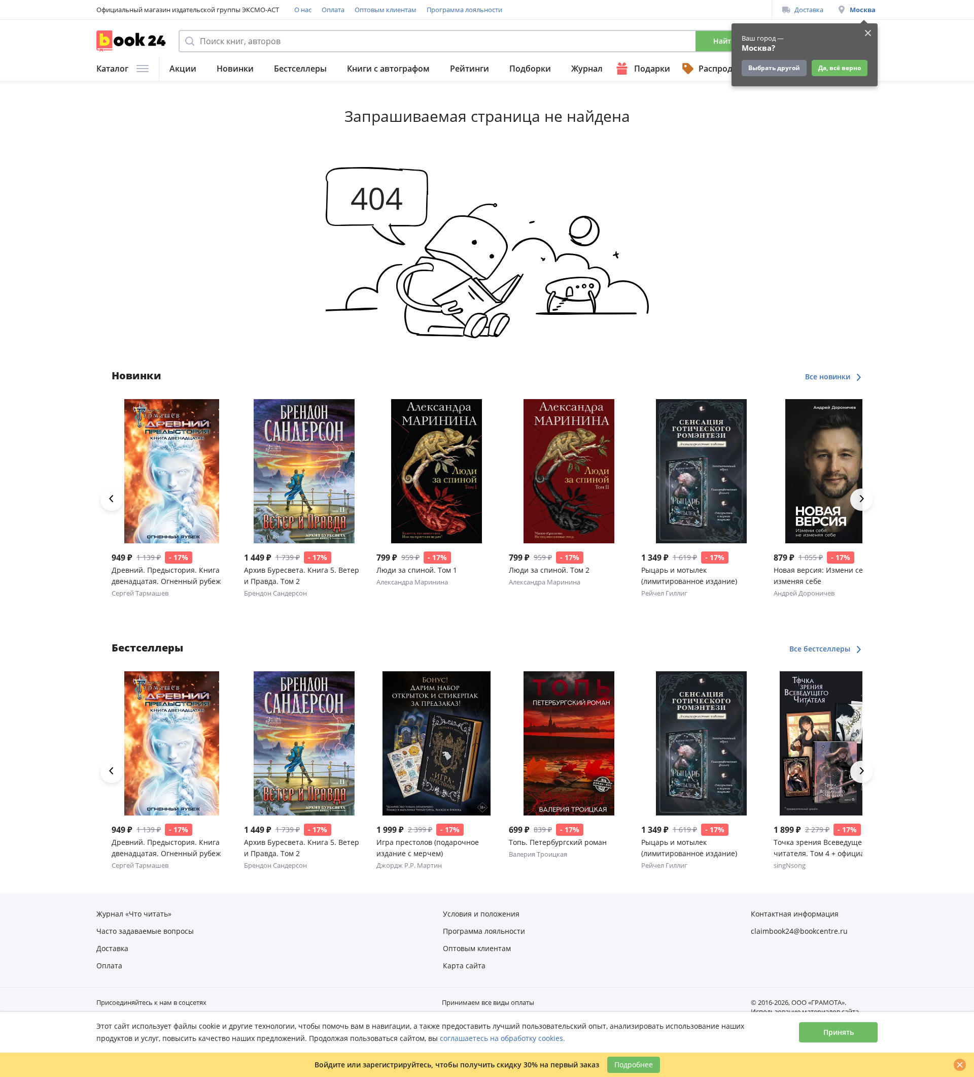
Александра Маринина (412, 581)
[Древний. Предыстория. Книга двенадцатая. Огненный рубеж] (172, 471)
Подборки (530, 68)
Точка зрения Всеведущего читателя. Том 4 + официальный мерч (830, 848)
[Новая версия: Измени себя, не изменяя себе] (834, 471)
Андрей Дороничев (804, 593)
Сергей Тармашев (140, 593)
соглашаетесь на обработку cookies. (502, 1038)
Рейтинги (469, 68)
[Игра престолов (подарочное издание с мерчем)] (436, 743)
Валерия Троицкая (538, 854)
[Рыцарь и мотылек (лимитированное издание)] (701, 471)
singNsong (790, 865)
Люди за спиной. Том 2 (549, 570)
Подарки (652, 68)
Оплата (333, 9)
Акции (182, 68)
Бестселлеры (300, 68)
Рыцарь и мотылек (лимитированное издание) (689, 575)
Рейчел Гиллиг (664, 593)
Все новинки (828, 376)
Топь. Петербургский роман (558, 842)
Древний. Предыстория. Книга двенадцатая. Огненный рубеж (166, 575)
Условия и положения (481, 914)
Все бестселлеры (820, 649)
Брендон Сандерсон (275, 593)
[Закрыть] (960, 1065)
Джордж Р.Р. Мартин (409, 865)
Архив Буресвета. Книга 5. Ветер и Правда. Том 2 (301, 575)
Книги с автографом (388, 68)
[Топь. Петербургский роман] (569, 743)
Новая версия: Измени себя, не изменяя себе (828, 575)
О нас (302, 9)
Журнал (587, 68)
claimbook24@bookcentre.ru (799, 931)
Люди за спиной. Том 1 (416, 570)
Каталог (112, 68)
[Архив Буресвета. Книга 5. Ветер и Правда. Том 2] (304, 471)
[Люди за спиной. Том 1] (436, 471)
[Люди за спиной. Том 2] (569, 471)
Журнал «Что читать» (133, 914)
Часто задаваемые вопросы (145, 931)
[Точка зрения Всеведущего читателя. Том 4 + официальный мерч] (834, 743)
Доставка (808, 9)
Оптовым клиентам (385, 9)
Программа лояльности (464, 9)
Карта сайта (464, 965)
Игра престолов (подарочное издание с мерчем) (427, 847)
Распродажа (723, 68)
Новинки (235, 68)
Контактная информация (795, 914)
